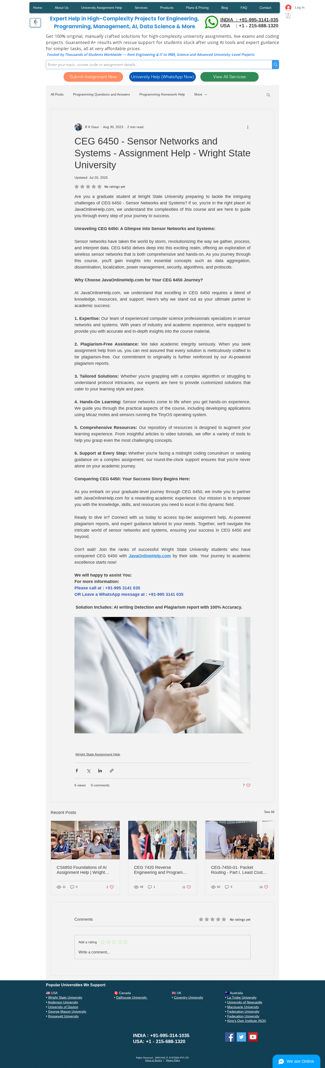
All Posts (57, 94)
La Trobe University (241, 997)
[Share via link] (111, 770)
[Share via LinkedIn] (100, 770)
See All (269, 812)
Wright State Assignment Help (97, 754)
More (198, 94)
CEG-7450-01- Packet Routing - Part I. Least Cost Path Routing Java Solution (237, 870)
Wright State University (65, 997)
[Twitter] (241, 1037)
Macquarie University (243, 1007)
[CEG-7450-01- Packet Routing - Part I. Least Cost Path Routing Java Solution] (239, 840)
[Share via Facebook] (76, 770)
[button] (288, 16)
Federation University (243, 1011)
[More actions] (248, 127)
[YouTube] (253, 1037)
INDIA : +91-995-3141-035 (249, 19)
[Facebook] (229, 1037)
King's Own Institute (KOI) (246, 1021)
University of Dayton (63, 1007)
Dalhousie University (132, 997)
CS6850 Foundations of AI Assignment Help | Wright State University (82, 870)
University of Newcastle (244, 1002)
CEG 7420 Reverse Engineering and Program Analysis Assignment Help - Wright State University (160, 870)
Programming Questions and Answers (101, 94)
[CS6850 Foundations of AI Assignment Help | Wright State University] (85, 840)
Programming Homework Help (162, 94)
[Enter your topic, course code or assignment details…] (275, 64)
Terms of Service (153, 1060)
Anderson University (63, 1002)
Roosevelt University (63, 1016)
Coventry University (188, 997)
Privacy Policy (173, 1060)
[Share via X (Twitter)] (88, 770)
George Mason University (67, 1011)
